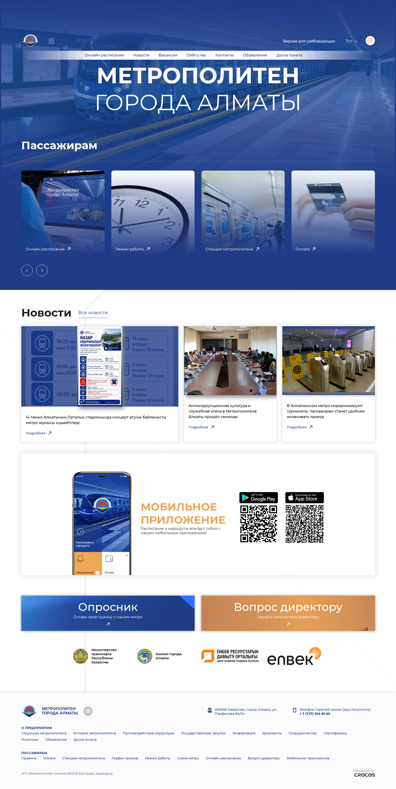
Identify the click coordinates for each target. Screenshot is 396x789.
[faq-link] (288, 624)
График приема (125, 758)
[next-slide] (42, 270)
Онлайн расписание (104, 55)
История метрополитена (94, 733)
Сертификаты (335, 733)
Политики (29, 740)
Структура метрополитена (43, 733)
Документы (272, 733)
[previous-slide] (27, 270)
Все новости (93, 312)
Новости (141, 55)
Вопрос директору (264, 758)
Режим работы (157, 758)
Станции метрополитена (83, 758)
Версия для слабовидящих (309, 41)
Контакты (224, 55)
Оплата (49, 758)
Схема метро (188, 758)
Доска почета (289, 55)
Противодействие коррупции (148, 733)
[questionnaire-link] (108, 624)
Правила (28, 758)
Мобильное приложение (308, 758)
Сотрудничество (303, 733)
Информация (244, 733)
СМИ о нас (196, 55)
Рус (349, 41)
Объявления (255, 55)
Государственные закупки (203, 733)
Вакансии (168, 55)
